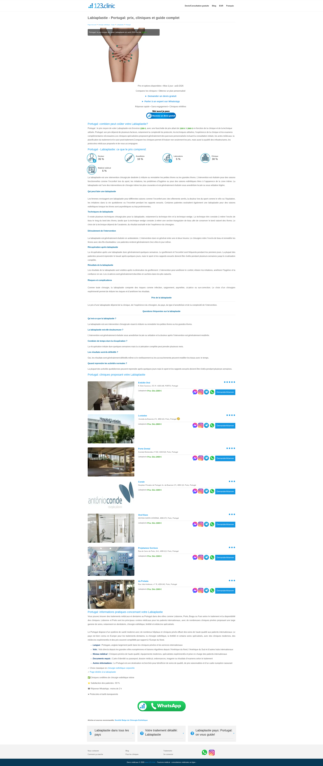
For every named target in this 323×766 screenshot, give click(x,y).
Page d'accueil (92, 24)
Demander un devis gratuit (162, 96)
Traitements (167, 751)
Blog (214, 6)
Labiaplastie (120, 24)
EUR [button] (221, 6)
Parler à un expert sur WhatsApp (162, 101)
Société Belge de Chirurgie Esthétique (131, 720)
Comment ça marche (95, 754)
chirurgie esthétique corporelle (121, 668)
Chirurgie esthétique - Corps (106, 24)
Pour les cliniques (132, 754)
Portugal (128, 24)
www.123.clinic (150, 762)
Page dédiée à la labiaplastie (103, 672)
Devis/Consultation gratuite (197, 6)
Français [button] (230, 6)
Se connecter (168, 754)
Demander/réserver (225, 392)
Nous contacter (93, 751)
